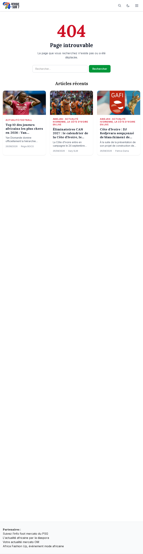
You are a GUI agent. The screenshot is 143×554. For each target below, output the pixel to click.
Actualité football (19, 120)
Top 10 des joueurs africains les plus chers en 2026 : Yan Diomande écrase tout (24, 129)
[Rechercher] (119, 5)
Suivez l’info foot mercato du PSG (25, 533)
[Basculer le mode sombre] (128, 5)
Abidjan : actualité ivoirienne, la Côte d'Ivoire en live (70, 122)
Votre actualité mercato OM (21, 542)
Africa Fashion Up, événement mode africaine (33, 546)
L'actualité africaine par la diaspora (26, 538)
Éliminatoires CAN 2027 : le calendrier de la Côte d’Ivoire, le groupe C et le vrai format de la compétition (70, 133)
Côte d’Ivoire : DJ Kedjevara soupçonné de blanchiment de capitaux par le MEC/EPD (117, 133)
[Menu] (136, 5)
